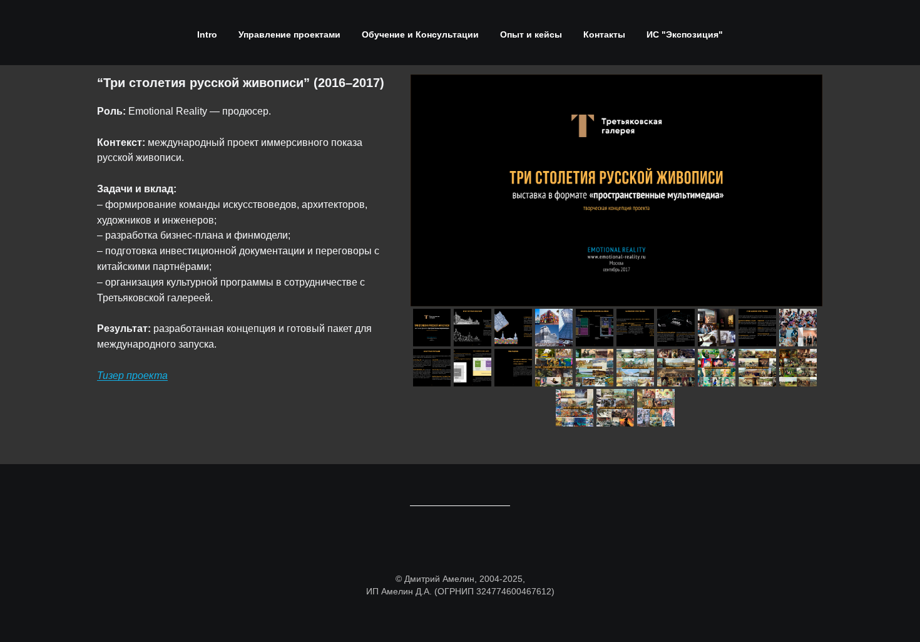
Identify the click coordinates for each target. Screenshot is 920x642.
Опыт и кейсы (531, 34)
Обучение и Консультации (420, 34)
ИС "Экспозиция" (685, 34)
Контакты (604, 34)
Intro (207, 34)
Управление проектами (289, 34)
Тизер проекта (132, 375)
